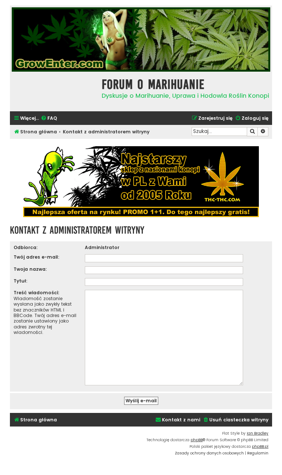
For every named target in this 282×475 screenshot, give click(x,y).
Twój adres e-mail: (36, 257)
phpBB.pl (260, 446)
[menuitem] (49, 118)
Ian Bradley (257, 433)
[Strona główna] (54, 90)
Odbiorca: (26, 247)
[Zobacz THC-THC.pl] (141, 181)
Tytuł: (21, 281)
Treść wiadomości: (36, 292)
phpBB (197, 440)
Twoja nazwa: (30, 269)
